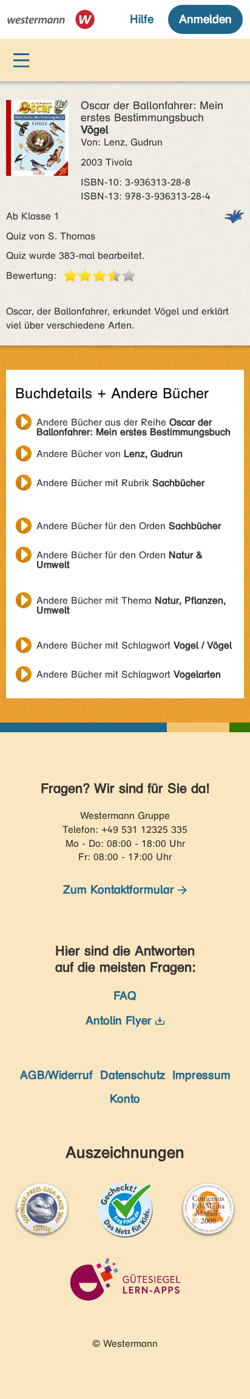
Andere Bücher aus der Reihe (133, 423)
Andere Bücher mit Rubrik (120, 483)
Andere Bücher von (109, 453)
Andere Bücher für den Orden (128, 526)
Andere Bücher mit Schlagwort (134, 645)
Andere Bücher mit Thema (131, 602)
